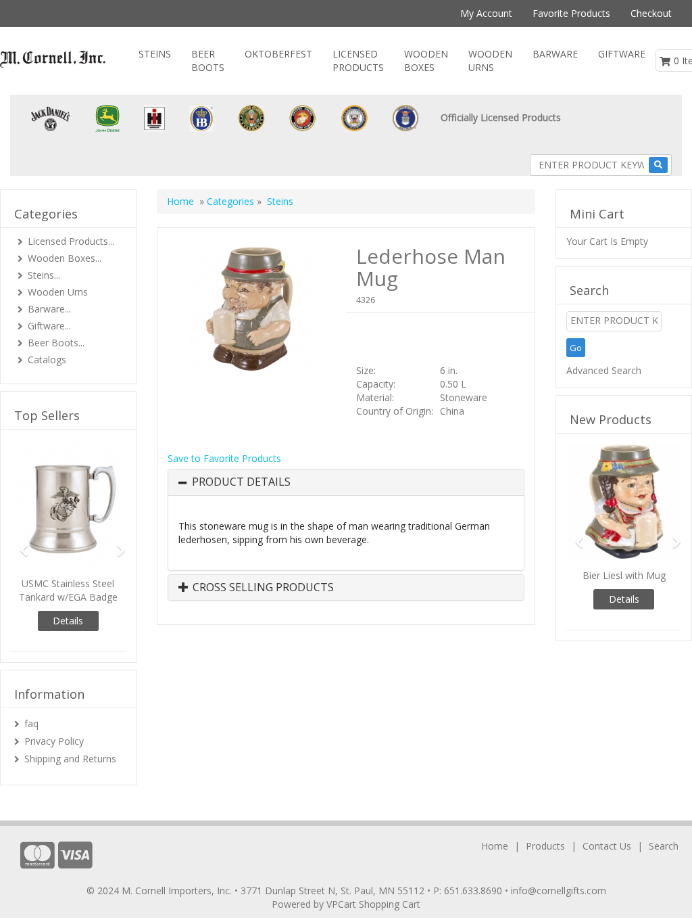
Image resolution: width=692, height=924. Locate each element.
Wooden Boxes (426, 60)
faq (31, 723)
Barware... (49, 308)
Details (68, 620)
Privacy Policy (54, 741)
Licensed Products (358, 60)
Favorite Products (571, 13)
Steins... (44, 275)
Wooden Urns (490, 60)
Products (545, 845)
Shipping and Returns (70, 758)
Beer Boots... (56, 342)
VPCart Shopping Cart (373, 904)
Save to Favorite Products (224, 458)
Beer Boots (207, 60)
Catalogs (47, 359)
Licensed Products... (71, 241)
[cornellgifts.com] (52, 59)
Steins (155, 53)
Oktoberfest (278, 53)
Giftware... (49, 325)
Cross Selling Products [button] (262, 588)
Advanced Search (603, 370)
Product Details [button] (241, 482)
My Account (486, 13)
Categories (232, 201)
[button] (19, 544)
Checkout (651, 13)
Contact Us (607, 845)
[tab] (346, 482)
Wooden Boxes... (64, 258)
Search (663, 845)
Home (180, 201)
